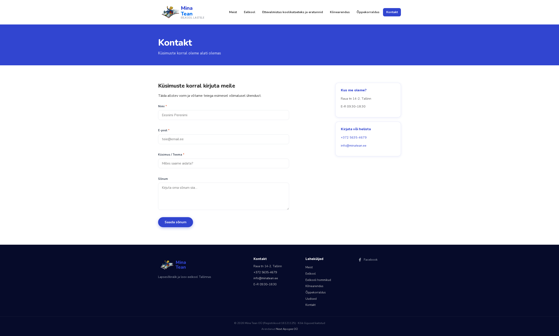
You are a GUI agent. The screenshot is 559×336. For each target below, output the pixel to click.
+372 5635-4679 (354, 137)
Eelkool (249, 12)
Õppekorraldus (368, 12)
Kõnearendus (340, 12)
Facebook (371, 259)
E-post (163, 130)
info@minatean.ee (353, 145)
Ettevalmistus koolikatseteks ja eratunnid (292, 12)
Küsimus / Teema (171, 155)
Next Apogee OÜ (287, 329)
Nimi (162, 106)
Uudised (311, 299)
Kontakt (392, 12)
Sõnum (163, 179)
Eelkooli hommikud (318, 280)
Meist (233, 12)
